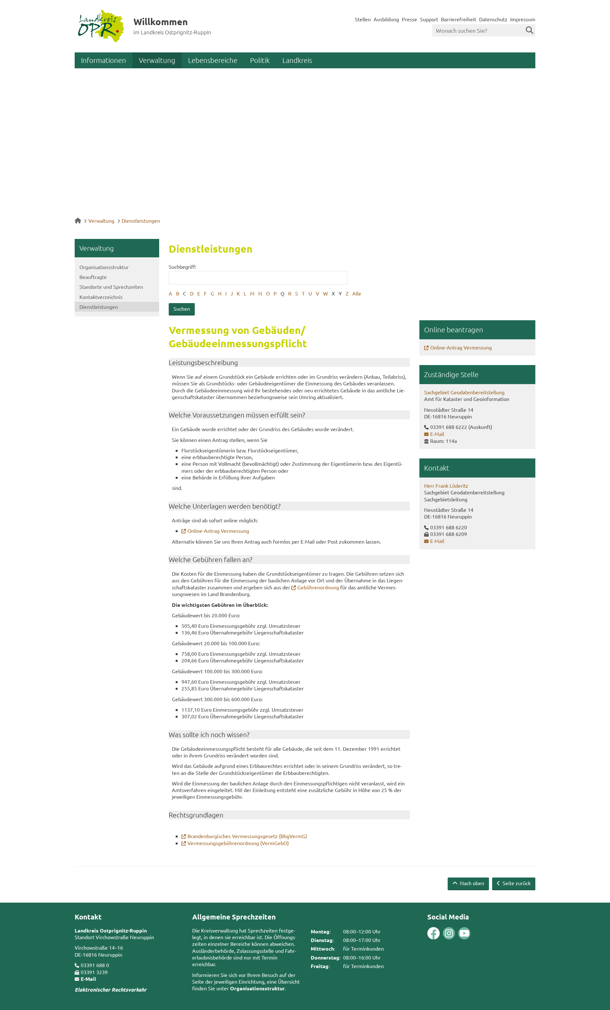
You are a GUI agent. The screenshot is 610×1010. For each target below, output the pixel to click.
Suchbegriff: (182, 266)
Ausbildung (386, 19)
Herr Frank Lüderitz (446, 485)
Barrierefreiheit (458, 19)
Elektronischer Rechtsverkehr (110, 989)
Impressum (522, 19)
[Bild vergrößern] (441, 933)
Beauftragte (93, 277)
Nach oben (471, 883)
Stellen (363, 19)
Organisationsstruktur (104, 267)
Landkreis (297, 60)
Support (429, 19)
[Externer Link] (433, 934)
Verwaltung (157, 60)
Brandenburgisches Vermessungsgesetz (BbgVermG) (247, 836)
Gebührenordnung (318, 587)
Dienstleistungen (141, 220)
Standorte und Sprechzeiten (111, 286)
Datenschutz (493, 19)
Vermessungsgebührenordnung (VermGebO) (238, 843)
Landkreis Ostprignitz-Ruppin (111, 930)
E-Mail (437, 433)
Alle (356, 293)
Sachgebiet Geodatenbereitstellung (464, 392)
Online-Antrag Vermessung (218, 530)
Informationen (103, 60)
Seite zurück (516, 883)
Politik (260, 60)
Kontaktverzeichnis (101, 297)
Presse (409, 19)
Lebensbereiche (212, 60)
